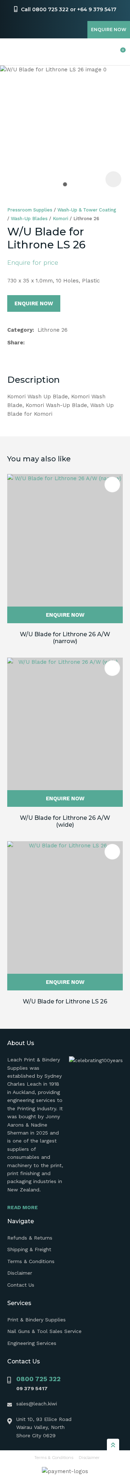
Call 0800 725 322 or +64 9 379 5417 (68, 9)
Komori (60, 218)
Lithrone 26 (86, 218)
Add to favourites (112, 484)
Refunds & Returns (29, 1238)
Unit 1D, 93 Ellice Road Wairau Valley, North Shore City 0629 (44, 1427)
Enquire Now (108, 29)
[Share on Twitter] (39, 342)
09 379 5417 (32, 1388)
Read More (22, 1207)
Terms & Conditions (31, 1261)
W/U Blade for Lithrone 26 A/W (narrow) (65, 638)
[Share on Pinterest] (62, 342)
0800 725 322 (38, 1379)
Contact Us (20, 1285)
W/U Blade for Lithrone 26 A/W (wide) (65, 821)
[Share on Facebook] (29, 342)
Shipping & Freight (29, 1249)
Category (19, 330)
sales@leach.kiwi (36, 1403)
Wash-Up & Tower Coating (86, 210)
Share (15, 342)
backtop (113, 1444)
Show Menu (11, 52)
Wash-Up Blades (29, 218)
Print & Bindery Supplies (36, 1319)
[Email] (51, 343)
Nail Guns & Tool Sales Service (44, 1331)
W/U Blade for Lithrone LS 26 (65, 1001)
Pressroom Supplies (29, 210)
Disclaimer (19, 1273)
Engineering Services (31, 1343)
